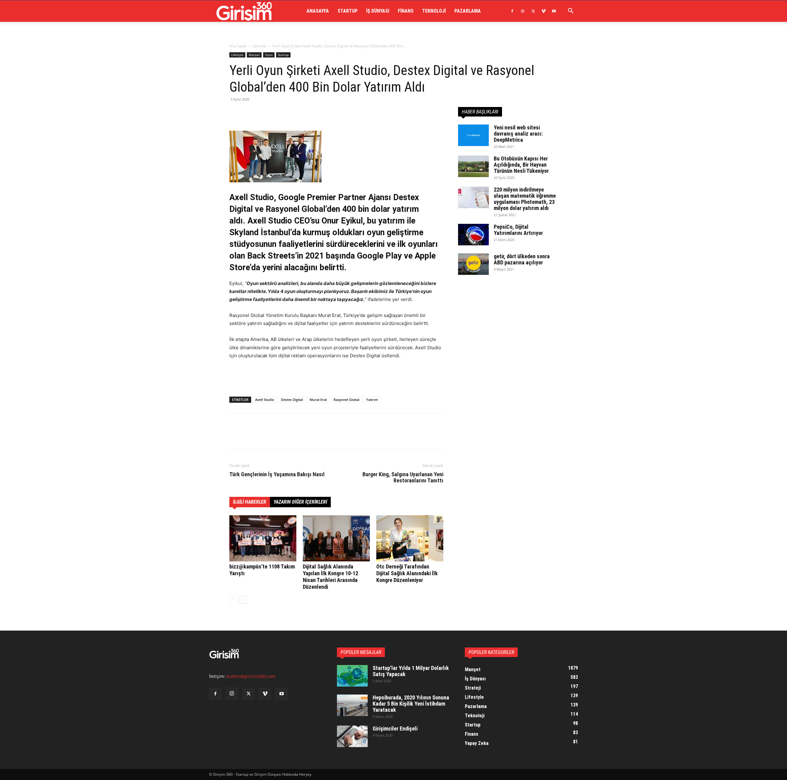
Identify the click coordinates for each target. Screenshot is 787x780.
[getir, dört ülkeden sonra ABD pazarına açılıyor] (473, 264)
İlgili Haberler (249, 502)
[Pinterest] (264, 113)
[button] (570, 11)
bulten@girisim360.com (251, 676)
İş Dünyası (377, 11)
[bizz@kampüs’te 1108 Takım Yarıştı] (262, 538)
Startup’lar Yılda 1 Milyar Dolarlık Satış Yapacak (411, 671)
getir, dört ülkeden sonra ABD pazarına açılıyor (522, 259)
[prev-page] (233, 600)
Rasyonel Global (346, 399)
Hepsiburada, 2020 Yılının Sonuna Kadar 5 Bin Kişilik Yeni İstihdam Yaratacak (411, 703)
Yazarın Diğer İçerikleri (300, 502)
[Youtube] (554, 11)
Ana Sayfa (238, 46)
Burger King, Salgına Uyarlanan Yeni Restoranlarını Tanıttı (402, 477)
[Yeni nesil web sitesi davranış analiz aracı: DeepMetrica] (473, 135)
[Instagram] (522, 11)
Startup (348, 11)
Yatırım (372, 399)
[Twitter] (533, 11)
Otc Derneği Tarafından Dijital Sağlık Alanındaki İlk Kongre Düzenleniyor (407, 573)
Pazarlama (467, 11)
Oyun (269, 55)
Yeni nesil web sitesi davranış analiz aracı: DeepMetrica (518, 133)
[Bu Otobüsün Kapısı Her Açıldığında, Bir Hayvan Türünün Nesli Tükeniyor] (473, 166)
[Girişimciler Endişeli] (352, 736)
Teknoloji (434, 11)
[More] (292, 113)
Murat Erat (318, 399)
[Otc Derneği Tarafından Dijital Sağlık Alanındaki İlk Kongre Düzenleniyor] (409, 538)
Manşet (254, 55)
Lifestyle (259, 46)
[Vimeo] (543, 11)
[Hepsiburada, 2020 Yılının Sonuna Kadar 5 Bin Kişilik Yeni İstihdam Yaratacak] (352, 705)
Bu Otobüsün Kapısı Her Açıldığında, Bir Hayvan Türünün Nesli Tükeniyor (521, 164)
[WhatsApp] (278, 113)
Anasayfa (317, 11)
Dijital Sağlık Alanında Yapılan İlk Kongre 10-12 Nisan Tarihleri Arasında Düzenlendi (330, 576)
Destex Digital (292, 399)
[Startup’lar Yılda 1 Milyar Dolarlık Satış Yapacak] (352, 676)
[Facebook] (512, 11)
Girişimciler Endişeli (395, 728)
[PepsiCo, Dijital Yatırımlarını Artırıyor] (473, 234)
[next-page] (243, 600)
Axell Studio (264, 399)
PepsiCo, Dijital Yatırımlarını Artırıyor (518, 230)
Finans (405, 11)
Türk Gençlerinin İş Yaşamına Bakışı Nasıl (277, 474)
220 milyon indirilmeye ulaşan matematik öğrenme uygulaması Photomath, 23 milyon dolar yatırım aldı (525, 198)
